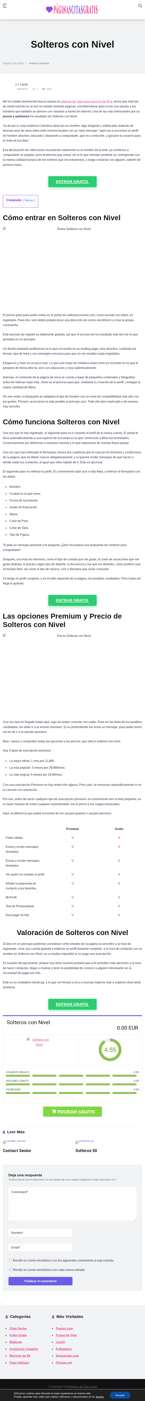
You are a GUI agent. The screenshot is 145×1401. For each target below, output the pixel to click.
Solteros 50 (86, 1150)
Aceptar (120, 1395)
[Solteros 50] (108, 1142)
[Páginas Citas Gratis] (72, 10)
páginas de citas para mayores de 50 (85, 101)
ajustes (100, 1396)
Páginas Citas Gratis (13, 63)
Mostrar (29, 200)
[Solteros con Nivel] (40, 1049)
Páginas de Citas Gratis (83, 1386)
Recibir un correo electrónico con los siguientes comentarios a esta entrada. (63, 1260)
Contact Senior (17, 1150)
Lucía (24, 84)
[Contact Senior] (36, 1142)
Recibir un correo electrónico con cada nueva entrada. (49, 1269)
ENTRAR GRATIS (72, 181)
